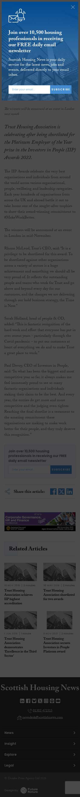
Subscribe (60, 89)
